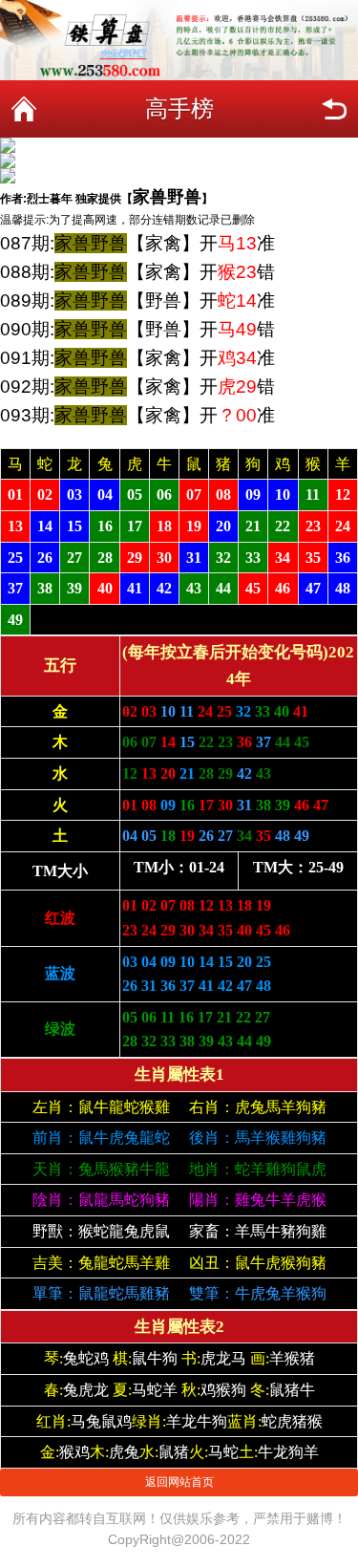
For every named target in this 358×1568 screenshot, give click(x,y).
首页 (24, 109)
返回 (334, 109)
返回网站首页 (179, 1482)
